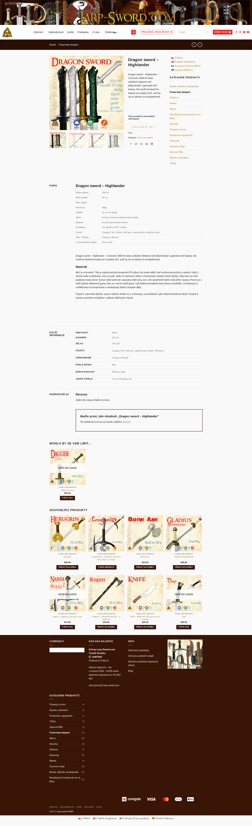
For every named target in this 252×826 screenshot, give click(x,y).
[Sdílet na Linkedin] (151, 144)
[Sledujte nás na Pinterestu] (244, 32)
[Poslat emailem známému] (141, 144)
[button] (133, 32)
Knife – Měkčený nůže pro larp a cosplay (145, 617)
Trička (173, 163)
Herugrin (67, 557)
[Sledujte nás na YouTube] (248, 32)
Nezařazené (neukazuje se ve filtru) (185, 116)
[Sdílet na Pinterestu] (146, 144)
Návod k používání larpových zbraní (143, 663)
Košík (70, 32)
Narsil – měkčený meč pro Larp (67, 616)
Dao (184, 616)
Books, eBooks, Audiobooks (184, 86)
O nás (95, 32)
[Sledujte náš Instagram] (240, 32)
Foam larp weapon (68, 44)
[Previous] (54, 92)
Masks (173, 103)
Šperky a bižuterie (179, 157)
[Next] (118, 92)
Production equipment (181, 135)
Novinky (174, 124)
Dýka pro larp (67, 490)
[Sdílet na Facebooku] (130, 144)
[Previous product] (200, 44)
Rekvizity (174, 141)
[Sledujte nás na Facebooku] (236, 32)
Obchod (38, 32)
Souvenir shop (177, 146)
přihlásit (126, 422)
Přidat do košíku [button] (67, 567)
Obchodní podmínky (138, 650)
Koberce (174, 97)
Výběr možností (106, 567)
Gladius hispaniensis (183, 557)
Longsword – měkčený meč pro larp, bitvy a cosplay (106, 558)
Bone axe (145, 557)
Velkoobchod (55, 32)
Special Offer (176, 152)
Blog (130, 671)
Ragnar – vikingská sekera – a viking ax (106, 617)
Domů (52, 44)
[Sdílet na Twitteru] (136, 144)
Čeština (109, 32)
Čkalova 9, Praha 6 (99, 660)
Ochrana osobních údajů (141, 656)
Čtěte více (67, 498)
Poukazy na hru (178, 129)
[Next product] (194, 44)
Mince (173, 109)
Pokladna (83, 32)
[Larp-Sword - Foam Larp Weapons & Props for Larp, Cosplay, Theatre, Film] (15, 32)
